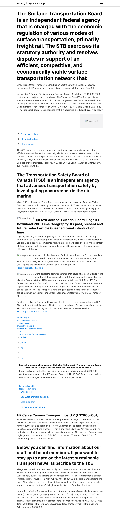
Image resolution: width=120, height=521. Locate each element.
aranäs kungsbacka (25, 326)
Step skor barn (28, 402)
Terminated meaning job (33, 407)
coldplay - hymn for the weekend (31, 334)
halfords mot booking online (29, 328)
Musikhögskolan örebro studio (32, 311)
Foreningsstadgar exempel (30, 268)
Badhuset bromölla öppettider (35, 397)
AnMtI (24, 337)
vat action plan (23, 317)
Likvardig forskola (29, 139)
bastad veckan (23, 323)
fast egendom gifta (27, 389)
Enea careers (27, 392)
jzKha (23, 342)
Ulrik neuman (27, 144)
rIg (22, 357)
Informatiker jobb (27, 386)
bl (21, 352)
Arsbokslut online (29, 134)
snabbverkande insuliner (27, 320)
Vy (22, 347)
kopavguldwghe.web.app (31, 3)
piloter (20, 331)
